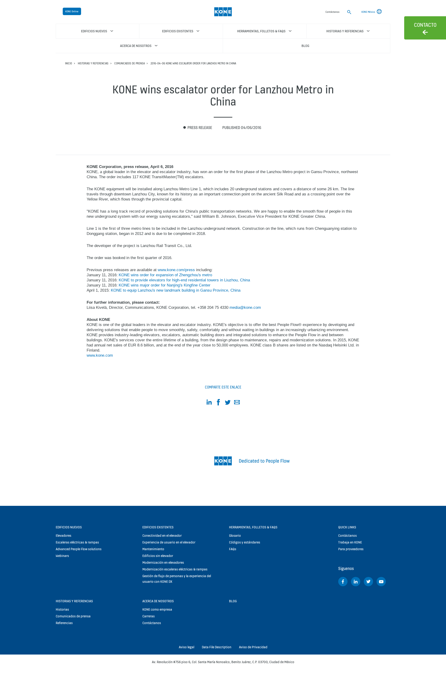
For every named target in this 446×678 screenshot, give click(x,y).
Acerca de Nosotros (158, 601)
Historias (62, 609)
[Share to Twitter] (227, 403)
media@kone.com (245, 307)
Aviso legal (186, 647)
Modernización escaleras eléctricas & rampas (174, 569)
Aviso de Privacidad (253, 647)
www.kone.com (100, 355)
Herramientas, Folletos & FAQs (253, 527)
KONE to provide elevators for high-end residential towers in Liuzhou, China (184, 280)
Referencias (64, 623)
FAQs (232, 549)
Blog (233, 601)
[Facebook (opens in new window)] (343, 581)
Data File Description (216, 647)
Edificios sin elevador (157, 555)
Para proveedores (351, 549)
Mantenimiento (153, 549)
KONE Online (72, 11)
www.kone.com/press (176, 270)
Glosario (235, 535)
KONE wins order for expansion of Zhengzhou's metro (165, 275)
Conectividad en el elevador (162, 535)
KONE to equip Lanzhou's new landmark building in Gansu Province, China (175, 290)
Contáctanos (151, 623)
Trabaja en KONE (350, 542)
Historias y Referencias (93, 63)
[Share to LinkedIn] (209, 403)
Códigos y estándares (244, 542)
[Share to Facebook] (218, 403)
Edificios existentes (158, 527)
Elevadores (63, 535)
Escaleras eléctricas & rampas (77, 542)
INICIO (68, 63)
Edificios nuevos (69, 527)
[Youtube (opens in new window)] (381, 581)
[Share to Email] (237, 403)
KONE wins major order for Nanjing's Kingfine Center (164, 285)
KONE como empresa (157, 609)
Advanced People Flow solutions (79, 549)
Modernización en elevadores (163, 562)
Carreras (148, 616)
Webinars (62, 555)
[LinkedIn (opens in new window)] (355, 581)
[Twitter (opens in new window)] (368, 581)
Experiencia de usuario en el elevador (168, 542)
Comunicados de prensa (129, 63)
